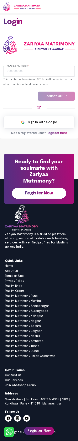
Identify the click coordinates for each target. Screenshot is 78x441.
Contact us (13, 375)
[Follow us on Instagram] (17, 418)
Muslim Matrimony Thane (22, 346)
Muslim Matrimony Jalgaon (23, 331)
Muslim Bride (13, 286)
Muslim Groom (15, 291)
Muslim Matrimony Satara (23, 326)
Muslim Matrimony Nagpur (23, 321)
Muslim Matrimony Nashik (22, 336)
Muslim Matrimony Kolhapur (24, 316)
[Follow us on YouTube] (26, 418)
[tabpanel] (39, 81)
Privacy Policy (14, 281)
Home (9, 266)
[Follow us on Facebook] (8, 418)
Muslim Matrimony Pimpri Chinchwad (30, 356)
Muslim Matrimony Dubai (22, 351)
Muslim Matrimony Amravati (24, 341)
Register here (57, 133)
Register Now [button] (39, 430)
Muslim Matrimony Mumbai (23, 301)
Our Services (14, 380)
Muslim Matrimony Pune (21, 296)
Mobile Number (18, 65)
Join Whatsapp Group (20, 385)
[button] (39, 193)
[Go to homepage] (22, 7)
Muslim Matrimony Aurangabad (26, 311)
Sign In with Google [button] (42, 122)
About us (11, 271)
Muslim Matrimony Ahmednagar (27, 306)
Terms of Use (14, 276)
